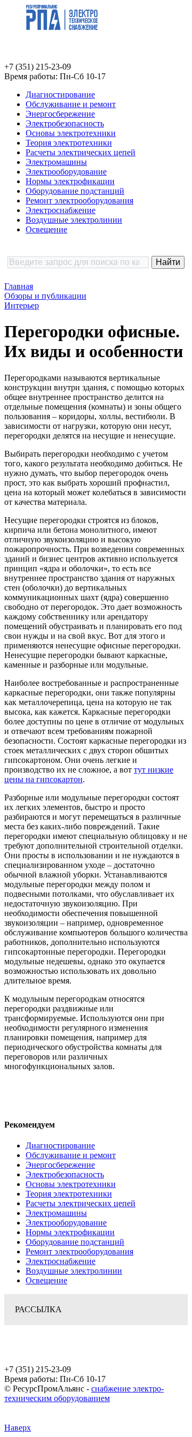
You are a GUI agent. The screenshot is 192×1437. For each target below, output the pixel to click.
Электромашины (56, 162)
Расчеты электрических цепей (80, 152)
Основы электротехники (71, 133)
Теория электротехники (69, 142)
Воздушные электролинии (74, 219)
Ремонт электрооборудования (79, 200)
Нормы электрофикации (70, 181)
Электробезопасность (65, 123)
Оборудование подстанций (75, 190)
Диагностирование (60, 94)
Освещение (46, 229)
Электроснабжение (60, 210)
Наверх (17, 1427)
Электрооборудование (66, 171)
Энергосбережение (60, 113)
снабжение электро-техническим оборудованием (84, 1393)
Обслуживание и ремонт (71, 104)
